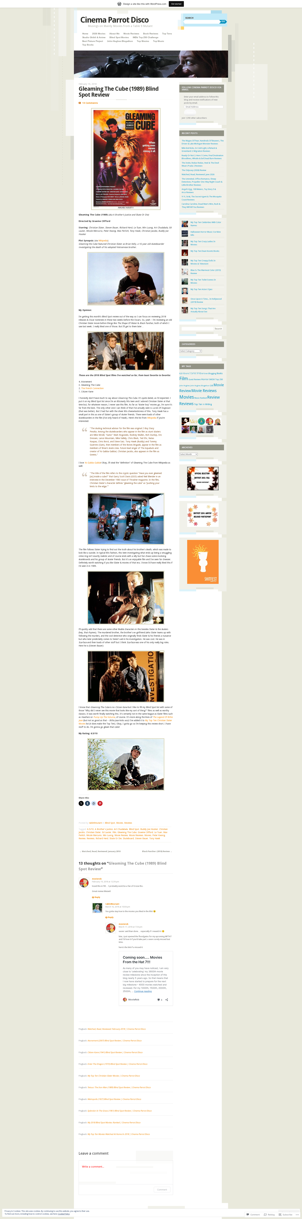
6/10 (187, 373)
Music (197, 398)
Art (206, 373)
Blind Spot (110, 823)
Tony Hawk (154, 838)
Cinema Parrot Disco (114, 19)
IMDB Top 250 (216, 379)
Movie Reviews (131, 33)
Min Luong (108, 835)
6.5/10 (90, 829)
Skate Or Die (115, 838)
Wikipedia (103, 240)
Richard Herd (102, 838)
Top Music (158, 41)
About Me (114, 33)
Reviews (128, 823)
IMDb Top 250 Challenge (145, 37)
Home (85, 33)
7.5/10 (192, 373)
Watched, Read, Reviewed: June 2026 (198, 174)
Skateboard (128, 838)
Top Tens (167, 33)
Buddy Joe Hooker (149, 829)
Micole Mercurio (94, 835)
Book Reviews (150, 33)
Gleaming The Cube (127, 832)
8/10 (203, 374)
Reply (97, 897)
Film (114, 832)
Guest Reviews (194, 379)
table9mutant (95, 823)
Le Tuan (158, 832)
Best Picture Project (92, 41)
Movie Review (121, 835)
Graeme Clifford (145, 832)
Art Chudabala (121, 829)
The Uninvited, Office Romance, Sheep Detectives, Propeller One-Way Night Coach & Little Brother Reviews (202, 182)
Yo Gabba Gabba (93, 462)
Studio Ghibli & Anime (94, 37)
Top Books (88, 44)
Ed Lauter (106, 832)
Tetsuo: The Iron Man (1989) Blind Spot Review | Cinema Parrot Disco (119, 1087)
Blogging (212, 373)
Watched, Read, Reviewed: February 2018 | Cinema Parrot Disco (116, 1029)
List (211, 385)
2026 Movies (98, 33)
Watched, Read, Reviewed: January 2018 (100, 851)
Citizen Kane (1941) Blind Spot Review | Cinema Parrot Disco (115, 1052)
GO (223, 21)
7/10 (198, 373)
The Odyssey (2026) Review (194, 170)
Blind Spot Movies (119, 37)
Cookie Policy (64, 1214)
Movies (119, 823)
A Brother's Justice (104, 829)
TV (204, 404)
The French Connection (92, 388)
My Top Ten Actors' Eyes (201, 289)
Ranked (203, 398)
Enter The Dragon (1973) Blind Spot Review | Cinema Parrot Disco (117, 1064)
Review (82, 838)
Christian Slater (93, 832)
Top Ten (198, 404)
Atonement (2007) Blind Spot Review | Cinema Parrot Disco (114, 1040)
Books (220, 373)
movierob (97, 879)
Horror (205, 379)
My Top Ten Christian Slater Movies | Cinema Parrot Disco (113, 1076)
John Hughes (184, 386)
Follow (190, 112)
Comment (162, 1189)
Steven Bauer (141, 838)
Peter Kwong (158, 835)
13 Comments (90, 103)
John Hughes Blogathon (120, 41)
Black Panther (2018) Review (157, 851)
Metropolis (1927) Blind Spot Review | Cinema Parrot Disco (114, 1099)
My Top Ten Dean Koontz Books (205, 251)
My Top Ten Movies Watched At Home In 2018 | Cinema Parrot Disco (118, 1134)
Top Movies (143, 41)
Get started (176, 4)
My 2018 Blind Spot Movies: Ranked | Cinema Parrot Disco (113, 1122)
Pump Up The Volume (104, 717)
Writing (208, 404)
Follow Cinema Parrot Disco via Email (201, 88)
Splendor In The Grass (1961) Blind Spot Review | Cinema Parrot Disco (119, 1111)
